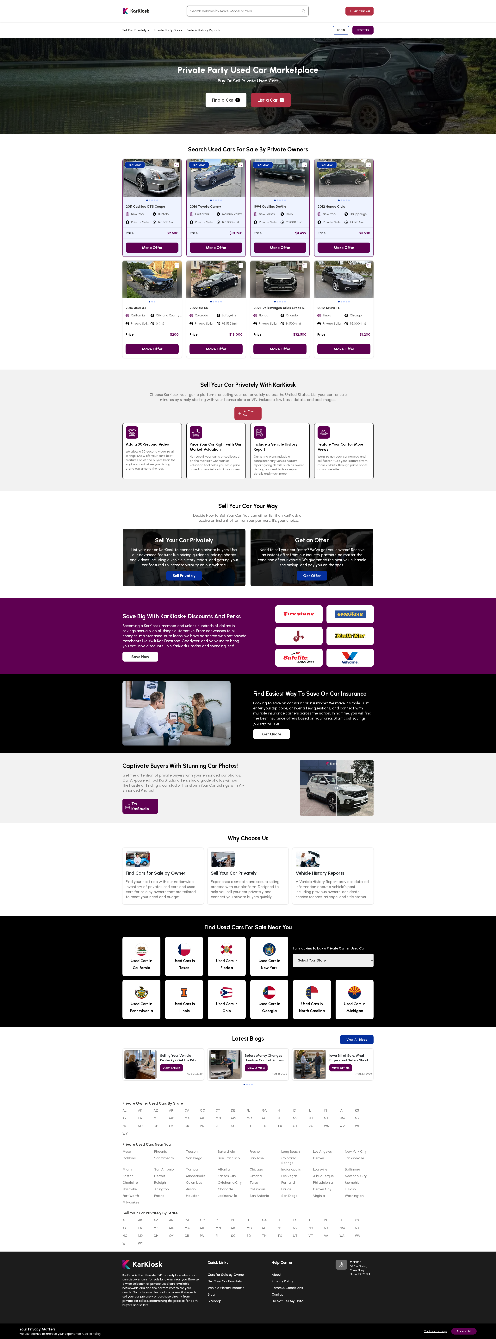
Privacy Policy (282, 1281)
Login (341, 30)
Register (363, 30)
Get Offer (312, 575)
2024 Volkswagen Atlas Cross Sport (282, 308)
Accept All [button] (463, 1331)
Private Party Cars (167, 30)
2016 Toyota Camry (205, 206)
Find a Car (222, 100)
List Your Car (362, 11)
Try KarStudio (140, 806)
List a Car (267, 100)
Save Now (140, 656)
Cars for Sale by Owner (226, 1274)
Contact (278, 1294)
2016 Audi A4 (136, 308)
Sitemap (214, 1301)
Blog (211, 1294)
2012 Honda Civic (331, 206)
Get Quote (271, 734)
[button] (147, 200)
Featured (135, 164)
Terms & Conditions (287, 1288)
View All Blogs (356, 1039)
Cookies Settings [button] (435, 1331)
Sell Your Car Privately (225, 1281)
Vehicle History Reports (203, 30)
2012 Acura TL (328, 308)
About (277, 1274)
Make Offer (152, 247)
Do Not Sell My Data (287, 1301)
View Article (171, 1068)
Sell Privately (184, 575)
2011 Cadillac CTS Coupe (145, 206)
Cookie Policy (91, 1334)
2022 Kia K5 (198, 308)
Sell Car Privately (134, 30)
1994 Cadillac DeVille (270, 206)
